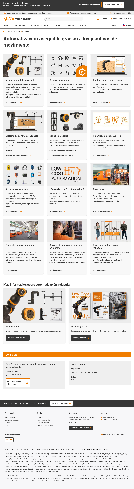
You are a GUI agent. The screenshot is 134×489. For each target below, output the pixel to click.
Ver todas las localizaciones (89, 5)
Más (12, 102)
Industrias (58, 25)
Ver (100, 102)
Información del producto (39, 25)
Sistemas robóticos (61, 156)
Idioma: (109, 434)
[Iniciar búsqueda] (80, 18)
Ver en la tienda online (16, 338)
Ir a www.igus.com (112, 5)
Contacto (113, 25)
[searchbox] (62, 19)
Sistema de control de (17, 156)
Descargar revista (80, 338)
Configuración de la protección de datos (94, 449)
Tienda (5, 25)
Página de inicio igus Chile (12, 31)
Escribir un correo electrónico (14, 382)
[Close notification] (128, 5)
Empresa (83, 25)
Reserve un (101, 212)
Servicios (71, 25)
